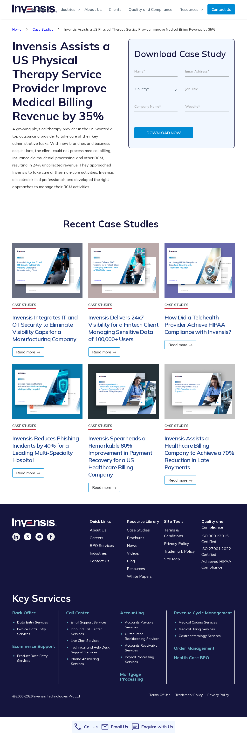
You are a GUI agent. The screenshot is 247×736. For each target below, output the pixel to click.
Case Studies (43, 29)
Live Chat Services (85, 640)
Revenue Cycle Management (203, 613)
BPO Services (102, 545)
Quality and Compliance (150, 9)
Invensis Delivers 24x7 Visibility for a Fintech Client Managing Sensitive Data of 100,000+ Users (123, 328)
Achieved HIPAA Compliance (216, 564)
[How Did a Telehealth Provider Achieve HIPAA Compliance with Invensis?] (200, 273)
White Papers (139, 576)
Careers (96, 537)
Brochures (135, 537)
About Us (93, 9)
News (132, 545)
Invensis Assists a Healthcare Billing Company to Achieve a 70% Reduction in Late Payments (199, 453)
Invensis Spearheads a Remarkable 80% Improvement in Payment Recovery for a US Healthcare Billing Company (120, 456)
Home (16, 29)
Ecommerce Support (33, 646)
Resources (136, 568)
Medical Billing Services (197, 629)
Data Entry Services (32, 622)
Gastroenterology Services (200, 636)
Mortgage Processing (131, 677)
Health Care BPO (191, 657)
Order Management (194, 648)
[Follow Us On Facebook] (51, 537)
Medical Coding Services (198, 622)
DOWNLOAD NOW (164, 132)
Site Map (172, 559)
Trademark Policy (179, 551)
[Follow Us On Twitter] (28, 537)
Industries (98, 553)
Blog (131, 560)
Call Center (77, 613)
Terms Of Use (160, 695)
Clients (115, 9)
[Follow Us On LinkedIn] (16, 537)
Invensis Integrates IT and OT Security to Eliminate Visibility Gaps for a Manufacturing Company (45, 328)
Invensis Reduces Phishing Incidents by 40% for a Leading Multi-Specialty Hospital (45, 449)
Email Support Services (89, 622)
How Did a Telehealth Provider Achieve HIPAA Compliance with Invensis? (198, 324)
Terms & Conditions (173, 533)
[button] (39, 9)
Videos (133, 553)
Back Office (24, 613)
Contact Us (221, 9)
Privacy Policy (176, 543)
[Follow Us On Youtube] (39, 537)
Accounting (132, 613)
